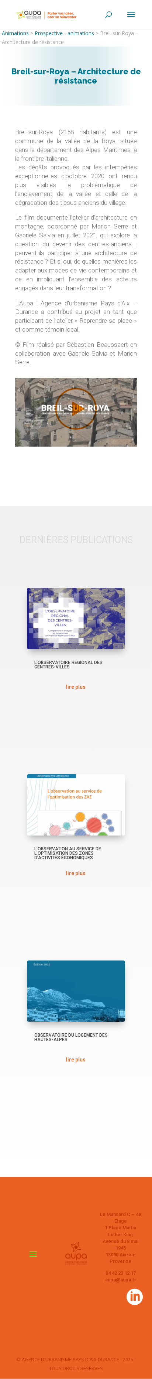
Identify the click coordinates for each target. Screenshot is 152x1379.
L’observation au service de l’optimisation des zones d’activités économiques (67, 853)
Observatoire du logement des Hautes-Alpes (71, 1037)
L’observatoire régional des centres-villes (68, 665)
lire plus (76, 687)
